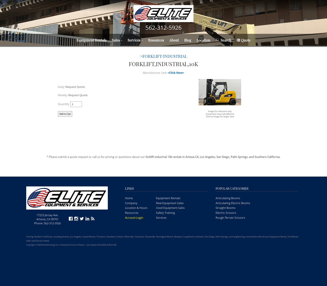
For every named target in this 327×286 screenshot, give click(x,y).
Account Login (134, 218)
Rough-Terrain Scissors (230, 218)
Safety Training (165, 213)
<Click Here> (176, 73)
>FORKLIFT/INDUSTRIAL (163, 56)
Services (134, 40)
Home (129, 198)
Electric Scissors (226, 213)
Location (203, 40)
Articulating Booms (228, 198)
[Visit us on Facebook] (71, 219)
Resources (156, 40)
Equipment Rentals (168, 198)
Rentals (91, 40)
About (174, 40)
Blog (187, 40)
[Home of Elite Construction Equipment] (163, 15)
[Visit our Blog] (93, 219)
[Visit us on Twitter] (82, 219)
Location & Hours (136, 208)
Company (131, 203)
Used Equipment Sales (170, 208)
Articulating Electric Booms (233, 203)
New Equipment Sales (170, 203)
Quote (246, 40)
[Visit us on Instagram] (76, 219)
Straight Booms (226, 208)
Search (226, 40)
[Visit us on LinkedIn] (87, 219)
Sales (116, 40)
